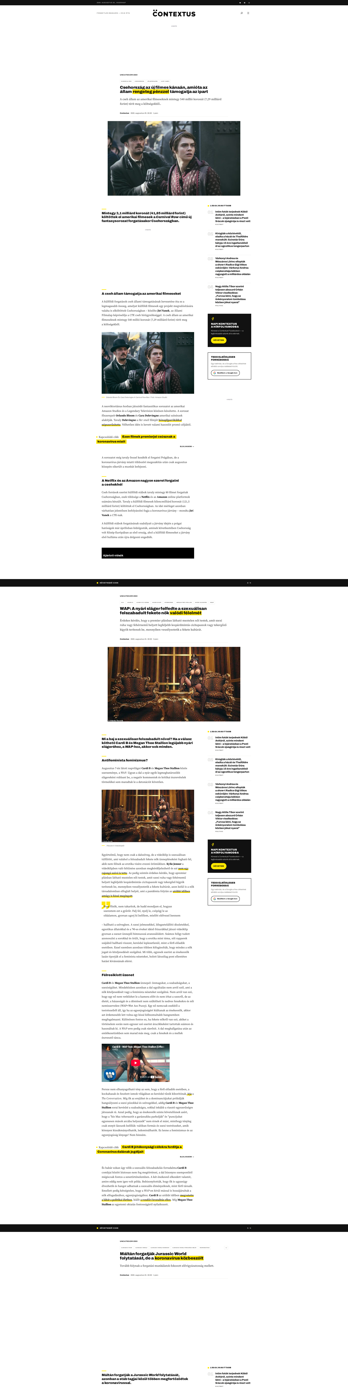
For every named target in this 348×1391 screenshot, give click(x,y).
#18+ (122, 602)
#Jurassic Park (126, 1247)
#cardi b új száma (142, 602)
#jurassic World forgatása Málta (184, 1247)
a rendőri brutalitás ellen (155, 1200)
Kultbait (219, 224)
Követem (218, 340)
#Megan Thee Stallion (184, 602)
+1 (226, 1247)
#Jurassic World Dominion (160, 1247)
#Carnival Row (126, 81)
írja (189, 1094)
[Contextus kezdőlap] (174, 13)
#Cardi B (130, 602)
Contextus (124, 113)
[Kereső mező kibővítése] (242, 13)
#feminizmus (168, 602)
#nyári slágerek (201, 602)
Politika (219, 305)
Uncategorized (129, 75)
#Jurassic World (141, 1247)
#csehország (139, 81)
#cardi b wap (156, 602)
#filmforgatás (152, 81)
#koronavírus (205, 1247)
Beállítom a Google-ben (227, 373)
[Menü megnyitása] (248, 13)
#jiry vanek (165, 81)
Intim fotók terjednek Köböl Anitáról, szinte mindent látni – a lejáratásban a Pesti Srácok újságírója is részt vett (232, 216)
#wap (212, 602)
